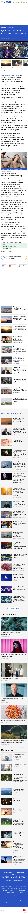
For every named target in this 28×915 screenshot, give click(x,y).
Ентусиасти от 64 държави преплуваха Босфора (19, 790)
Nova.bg (4, 888)
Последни (16, 2)
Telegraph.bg (14, 895)
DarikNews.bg (23, 886)
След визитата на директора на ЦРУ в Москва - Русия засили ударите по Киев (19, 599)
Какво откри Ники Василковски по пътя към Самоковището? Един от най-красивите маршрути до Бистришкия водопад (20, 779)
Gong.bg (16, 886)
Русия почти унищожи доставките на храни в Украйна (20, 379)
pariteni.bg (15, 353)
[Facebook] (14, 906)
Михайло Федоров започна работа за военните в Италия (19, 503)
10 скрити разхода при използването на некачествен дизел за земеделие (13, 741)
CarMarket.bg (22, 888)
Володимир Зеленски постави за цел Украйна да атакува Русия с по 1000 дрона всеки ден (19, 453)
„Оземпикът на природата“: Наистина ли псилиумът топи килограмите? (18, 339)
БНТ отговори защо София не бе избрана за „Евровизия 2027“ (19, 588)
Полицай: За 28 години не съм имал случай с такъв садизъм (19, 524)
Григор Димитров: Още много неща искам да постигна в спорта (19, 513)
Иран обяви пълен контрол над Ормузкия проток (18, 419)
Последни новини (11, 413)
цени (10, 251)
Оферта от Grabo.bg (17, 444)
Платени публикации (19, 902)
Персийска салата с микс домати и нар (13, 720)
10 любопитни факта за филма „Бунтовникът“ (10, 633)
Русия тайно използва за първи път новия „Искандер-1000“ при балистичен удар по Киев (20, 464)
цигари (4, 251)
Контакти (14, 904)
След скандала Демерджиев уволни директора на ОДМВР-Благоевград (19, 370)
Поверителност (8, 902)
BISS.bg (5, 890)
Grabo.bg (7, 892)
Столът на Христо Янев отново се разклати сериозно (19, 833)
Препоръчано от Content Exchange (18, 747)
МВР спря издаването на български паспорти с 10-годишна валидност (19, 566)
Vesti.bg (7, 2)
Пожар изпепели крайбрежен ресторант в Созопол (19, 308)
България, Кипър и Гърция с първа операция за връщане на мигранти (20, 390)
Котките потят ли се (19, 764)
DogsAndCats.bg (12, 888)
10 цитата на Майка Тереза (9, 678)
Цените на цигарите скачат (10, 75)
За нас (5, 900)
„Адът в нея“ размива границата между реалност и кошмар (13, 655)
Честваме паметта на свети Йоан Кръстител (19, 800)
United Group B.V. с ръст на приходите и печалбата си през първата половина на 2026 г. (20, 577)
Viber (5, 266)
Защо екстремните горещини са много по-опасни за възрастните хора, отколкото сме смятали (19, 491)
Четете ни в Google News (15, 880)
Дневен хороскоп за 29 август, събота (19, 809)
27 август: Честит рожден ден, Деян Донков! (12, 699)
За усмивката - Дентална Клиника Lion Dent (19, 441)
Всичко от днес (14, 608)
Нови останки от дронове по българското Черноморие (18, 534)
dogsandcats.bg (16, 363)
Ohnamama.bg (13, 890)
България (15, 527)
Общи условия (20, 900)
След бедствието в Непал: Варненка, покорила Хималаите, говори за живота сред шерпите (20, 859)
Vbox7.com (9, 886)
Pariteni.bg (14, 892)
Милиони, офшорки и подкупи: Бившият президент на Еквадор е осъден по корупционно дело (19, 431)
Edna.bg (21, 892)
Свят (14, 423)
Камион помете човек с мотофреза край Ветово (20, 555)
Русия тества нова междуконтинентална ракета (20, 399)
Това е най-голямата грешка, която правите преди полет (19, 318)
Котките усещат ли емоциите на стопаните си (19, 756)
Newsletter (13, 266)
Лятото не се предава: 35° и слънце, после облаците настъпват (20, 328)
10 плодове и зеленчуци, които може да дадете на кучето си (18, 359)
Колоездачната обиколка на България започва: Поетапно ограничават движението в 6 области (19, 846)
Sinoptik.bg (22, 890)
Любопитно (15, 484)
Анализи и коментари (7, 27)
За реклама (12, 900)
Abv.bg (2, 886)
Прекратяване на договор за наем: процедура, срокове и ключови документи (19, 349)
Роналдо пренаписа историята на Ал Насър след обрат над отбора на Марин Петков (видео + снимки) (19, 822)
